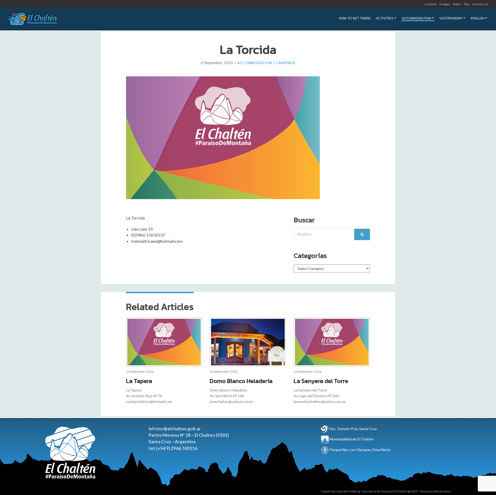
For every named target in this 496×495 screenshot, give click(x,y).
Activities (384, 19)
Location (430, 4)
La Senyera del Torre (321, 380)
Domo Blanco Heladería (241, 380)
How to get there (355, 19)
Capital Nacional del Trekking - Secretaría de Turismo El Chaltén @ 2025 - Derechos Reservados (386, 491)
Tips (466, 4)
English (478, 19)
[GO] (362, 234)
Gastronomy (451, 19)
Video (457, 4)
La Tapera (139, 380)
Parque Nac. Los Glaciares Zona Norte (360, 449)
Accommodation (416, 19)
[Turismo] (325, 428)
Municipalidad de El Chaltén (351, 439)
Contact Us (480, 4)
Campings (285, 63)
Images (444, 4)
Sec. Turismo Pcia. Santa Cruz (353, 428)
